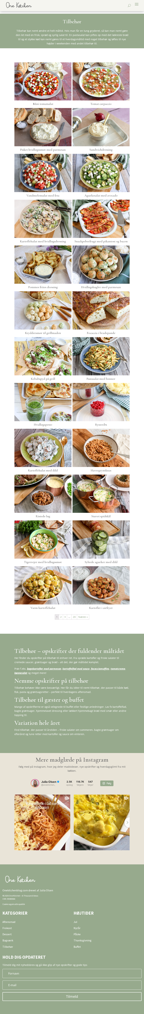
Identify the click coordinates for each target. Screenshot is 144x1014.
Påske (77, 934)
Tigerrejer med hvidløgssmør (43, 562)
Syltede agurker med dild (101, 562)
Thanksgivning (82, 940)
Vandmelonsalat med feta (43, 195)
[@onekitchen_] (34, 783)
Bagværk (7, 940)
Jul (75, 922)
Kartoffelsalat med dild (43, 470)
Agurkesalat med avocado (101, 195)
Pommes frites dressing (43, 287)
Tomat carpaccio (101, 104)
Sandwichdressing (101, 150)
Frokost (7, 928)
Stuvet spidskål (101, 516)
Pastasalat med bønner (101, 379)
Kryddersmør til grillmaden (43, 333)
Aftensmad (8, 922)
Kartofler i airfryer (101, 608)
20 (74, 617)
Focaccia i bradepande (101, 333)
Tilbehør (7, 946)
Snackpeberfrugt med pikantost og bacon (101, 241)
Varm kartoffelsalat (43, 608)
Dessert (7, 934)
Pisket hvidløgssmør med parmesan (43, 150)
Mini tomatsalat (43, 104)
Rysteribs (101, 424)
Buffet (77, 946)
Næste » (83, 617)
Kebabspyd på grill (43, 379)
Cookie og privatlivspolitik (13, 904)
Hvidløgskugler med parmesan (101, 287)
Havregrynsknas (101, 470)
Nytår (77, 928)
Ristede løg (43, 516)
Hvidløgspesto (43, 424)
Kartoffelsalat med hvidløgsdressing (43, 241)
